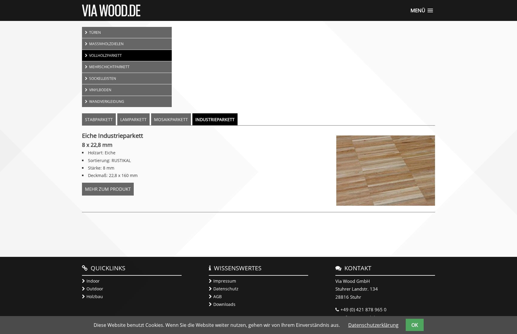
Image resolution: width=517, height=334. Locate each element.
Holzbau (94, 296)
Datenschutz (225, 289)
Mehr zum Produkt (109, 191)
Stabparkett (99, 119)
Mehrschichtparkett (109, 66)
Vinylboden (100, 89)
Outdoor (94, 289)
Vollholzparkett (105, 55)
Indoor (93, 281)
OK (414, 325)
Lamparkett (133, 119)
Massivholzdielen (106, 43)
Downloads (224, 304)
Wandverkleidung (106, 101)
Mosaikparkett (171, 119)
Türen (95, 32)
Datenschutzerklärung (373, 325)
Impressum (224, 281)
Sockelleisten (102, 78)
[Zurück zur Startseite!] (111, 14)
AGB (217, 296)
